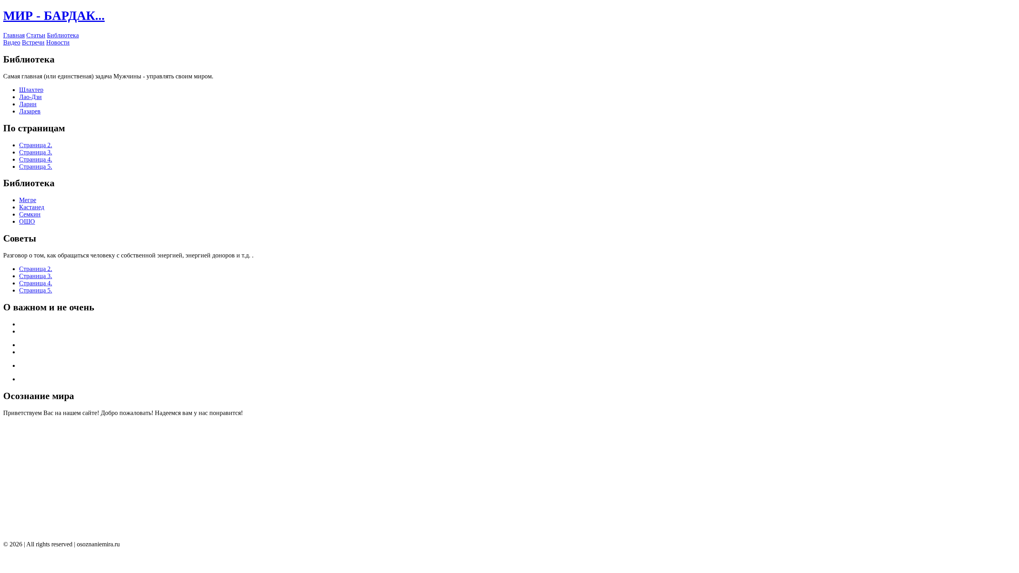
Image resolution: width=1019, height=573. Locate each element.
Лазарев (30, 111)
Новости (58, 42)
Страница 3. (35, 152)
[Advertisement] (242, 478)
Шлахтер (31, 89)
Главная (14, 35)
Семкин (30, 214)
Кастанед (31, 207)
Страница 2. (35, 145)
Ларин (28, 104)
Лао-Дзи (30, 97)
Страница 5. (35, 166)
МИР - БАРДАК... (54, 15)
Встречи (33, 42)
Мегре (27, 200)
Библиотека (63, 35)
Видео (11, 42)
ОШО (27, 221)
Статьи (35, 35)
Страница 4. (35, 159)
